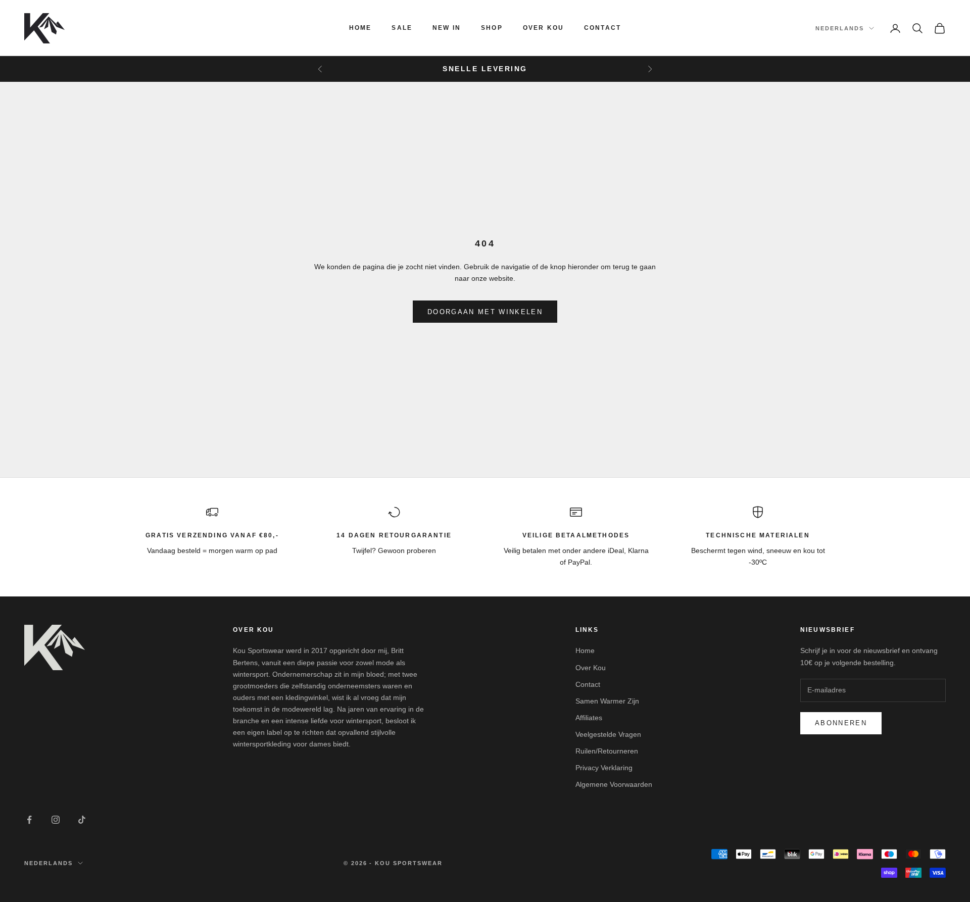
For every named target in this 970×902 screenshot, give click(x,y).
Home (360, 27)
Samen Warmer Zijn (607, 701)
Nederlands (839, 28)
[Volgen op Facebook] (29, 820)
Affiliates (588, 718)
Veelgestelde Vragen (608, 734)
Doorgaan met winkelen (485, 312)
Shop (492, 27)
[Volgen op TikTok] (82, 820)
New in (446, 27)
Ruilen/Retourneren (606, 751)
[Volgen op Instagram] (56, 820)
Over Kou (543, 27)
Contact (602, 27)
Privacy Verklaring (604, 768)
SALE (402, 27)
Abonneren (841, 723)
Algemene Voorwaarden (613, 784)
